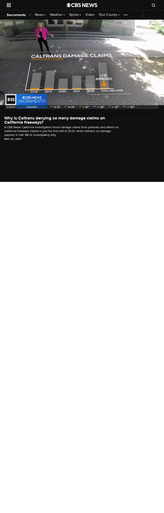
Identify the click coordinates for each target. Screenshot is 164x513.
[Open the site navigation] (32, 5)
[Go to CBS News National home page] (82, 5)
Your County (108, 15)
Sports (74, 15)
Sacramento (16, 15)
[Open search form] (153, 5)
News (39, 15)
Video (89, 15)
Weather (56, 15)
